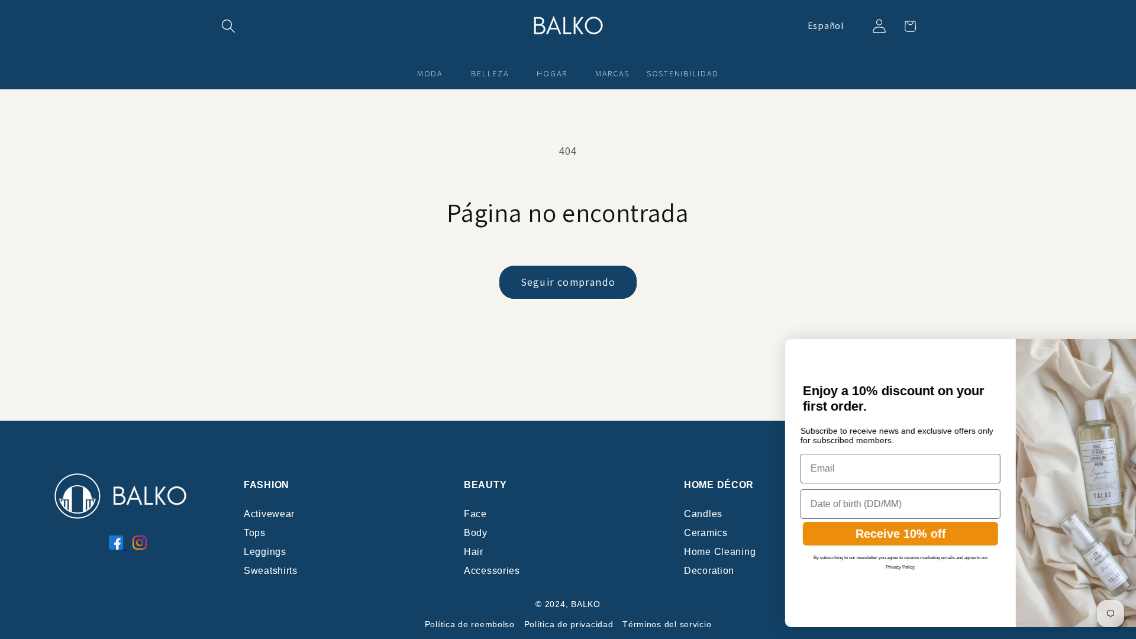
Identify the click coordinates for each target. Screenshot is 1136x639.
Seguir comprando (568, 282)
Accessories (492, 571)
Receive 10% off (782, 533)
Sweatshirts (271, 571)
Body (476, 533)
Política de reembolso (470, 624)
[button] (228, 26)
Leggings (265, 552)
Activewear (269, 514)
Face (475, 514)
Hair (473, 552)
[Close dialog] (1115, 352)
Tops (255, 533)
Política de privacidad (569, 624)
